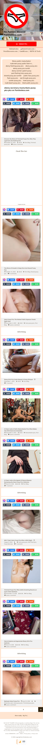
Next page (40, 709)
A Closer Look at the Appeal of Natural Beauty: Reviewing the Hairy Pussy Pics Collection (18, 481)
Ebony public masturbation (21, 61)
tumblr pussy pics (15, 80)
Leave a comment (18, 144)
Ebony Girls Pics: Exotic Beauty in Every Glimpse (18, 379)
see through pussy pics (28, 78)
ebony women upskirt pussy (21, 71)
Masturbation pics (30, 432)
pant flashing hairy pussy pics (21, 73)
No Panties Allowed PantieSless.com (14, 33)
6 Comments (12, 273)
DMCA (21, 733)
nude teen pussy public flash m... (21, 63)
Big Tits (25, 715)
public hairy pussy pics (31, 76)
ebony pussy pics (31, 66)
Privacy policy (27, 733)
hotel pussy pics (28, 80)
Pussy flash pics (8, 544)
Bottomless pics (8, 703)
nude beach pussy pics (12, 83)
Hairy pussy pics (29, 323)
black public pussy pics (30, 83)
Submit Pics (22, 44)
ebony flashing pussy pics (15, 66)
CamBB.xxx (24, 51)
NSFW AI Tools (35, 51)
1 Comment (9, 383)
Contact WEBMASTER (10, 733)
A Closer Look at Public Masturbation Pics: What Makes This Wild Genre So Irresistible (20, 430)
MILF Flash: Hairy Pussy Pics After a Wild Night (18, 540)
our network (32, 730)
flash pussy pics (12, 78)
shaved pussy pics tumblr (13, 76)
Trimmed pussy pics (28, 703)
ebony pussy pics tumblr (21, 68)
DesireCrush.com (28, 49)
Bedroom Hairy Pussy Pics (12, 701)
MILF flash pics (32, 542)
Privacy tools (35, 733)
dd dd (20, 142)
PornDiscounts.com (11, 51)
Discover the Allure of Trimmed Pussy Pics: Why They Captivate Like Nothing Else (20, 140)
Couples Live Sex (21, 204)
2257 (17, 733)
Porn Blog (27, 142)
